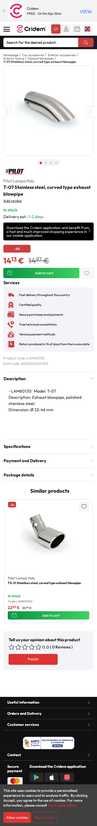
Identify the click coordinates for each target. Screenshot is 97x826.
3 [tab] (51, 163)
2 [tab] (46, 163)
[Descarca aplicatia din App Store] (52, 776)
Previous (7, 111)
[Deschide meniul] (6, 29)
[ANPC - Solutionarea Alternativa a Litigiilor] (48, 742)
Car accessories (33, 55)
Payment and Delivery (25, 460)
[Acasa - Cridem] (32, 29)
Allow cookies (17, 817)
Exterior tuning (13, 58)
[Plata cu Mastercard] (15, 781)
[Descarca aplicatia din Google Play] (36, 776)
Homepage (10, 55)
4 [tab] (56, 163)
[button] (66, 29)
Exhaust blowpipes (41, 58)
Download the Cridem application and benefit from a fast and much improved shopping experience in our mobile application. (47, 231)
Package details (19, 474)
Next (90, 111)
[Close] (3, 10)
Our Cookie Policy (62, 805)
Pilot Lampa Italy (18, 180)
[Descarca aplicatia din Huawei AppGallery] (67, 776)
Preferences (44, 817)
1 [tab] (40, 163)
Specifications (17, 446)
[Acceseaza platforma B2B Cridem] (56, 29)
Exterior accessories (62, 55)
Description (15, 378)
